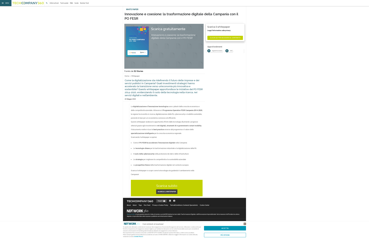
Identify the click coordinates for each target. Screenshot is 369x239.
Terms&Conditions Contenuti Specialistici (184, 205)
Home (127, 76)
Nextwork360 (131, 214)
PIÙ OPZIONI (225, 235)
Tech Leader (64, 3)
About (129, 205)
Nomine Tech (84, 3)
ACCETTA (225, 228)
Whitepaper (135, 76)
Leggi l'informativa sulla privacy (219, 30)
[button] (6, 3)
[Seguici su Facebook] (174, 201)
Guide (76, 3)
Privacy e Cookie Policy (160, 205)
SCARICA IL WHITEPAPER (167, 192)
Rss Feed (147, 205)
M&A (71, 3)
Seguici (160, 201)
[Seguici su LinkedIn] (170, 201)
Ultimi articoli (54, 3)
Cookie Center (204, 205)
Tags (140, 205)
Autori (135, 205)
